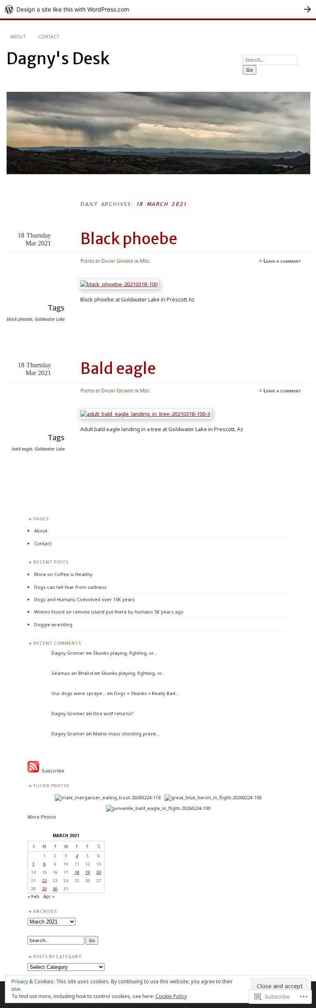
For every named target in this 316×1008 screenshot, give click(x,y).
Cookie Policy (171, 996)
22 (44, 880)
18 (76, 872)
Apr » (49, 896)
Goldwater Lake (50, 319)
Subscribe (51, 771)
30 (55, 888)
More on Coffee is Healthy (63, 574)
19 (87, 872)
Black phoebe (129, 238)
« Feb (34, 896)
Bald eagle (118, 368)
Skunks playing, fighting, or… (125, 653)
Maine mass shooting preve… (126, 733)
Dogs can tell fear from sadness (70, 587)
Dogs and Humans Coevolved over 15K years (84, 599)
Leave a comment (282, 260)
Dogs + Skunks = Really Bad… (146, 693)
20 (98, 872)
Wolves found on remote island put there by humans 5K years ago (109, 612)
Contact (48, 36)
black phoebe (19, 319)
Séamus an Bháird (72, 673)
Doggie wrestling (53, 624)
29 (44, 888)
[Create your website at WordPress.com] (158, 9)
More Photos (42, 817)
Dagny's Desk (57, 59)
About (18, 36)
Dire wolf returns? (113, 713)
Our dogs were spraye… (78, 693)
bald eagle (22, 449)
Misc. (145, 260)
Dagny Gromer (117, 260)
